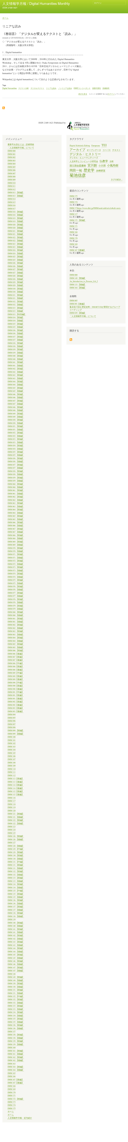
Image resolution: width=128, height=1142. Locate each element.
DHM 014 (11, 199)
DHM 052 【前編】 (16, 432)
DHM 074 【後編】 (16, 577)
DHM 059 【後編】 (16, 480)
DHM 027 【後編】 (16, 272)
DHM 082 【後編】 (16, 628)
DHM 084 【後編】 (16, 641)
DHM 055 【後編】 (16, 455)
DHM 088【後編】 (16, 669)
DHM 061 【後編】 (16, 493)
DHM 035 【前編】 (16, 324)
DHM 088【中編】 (16, 663)
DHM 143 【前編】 (16, 941)
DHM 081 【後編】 (16, 621)
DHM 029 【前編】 (16, 282)
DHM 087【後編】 (16, 660)
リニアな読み (51, 88)
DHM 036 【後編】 (16, 333)
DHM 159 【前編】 (16, 1041)
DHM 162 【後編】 (16, 1060)
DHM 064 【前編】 (16, 509)
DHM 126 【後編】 (16, 839)
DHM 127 (11, 842)
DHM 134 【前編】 (16, 884)
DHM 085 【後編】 (16, 647)
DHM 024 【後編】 (16, 253)
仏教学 (104, 161)
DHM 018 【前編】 (16, 211)
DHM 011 (11, 186)
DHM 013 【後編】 (16, 195)
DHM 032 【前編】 (16, 301)
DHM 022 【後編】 (16, 240)
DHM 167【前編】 (16, 1079)
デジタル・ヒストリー (85, 154)
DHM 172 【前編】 (16, 1099)
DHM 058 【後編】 (16, 474)
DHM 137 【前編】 (16, 906)
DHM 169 (11, 1089)
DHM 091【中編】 (16, 692)
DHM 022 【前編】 (16, 237)
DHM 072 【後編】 (16, 564)
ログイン (98, 2)
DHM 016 (11, 205)
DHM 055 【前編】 (16, 452)
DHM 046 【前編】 (16, 394)
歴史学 (89, 170)
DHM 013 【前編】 (16, 192)
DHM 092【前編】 (16, 701)
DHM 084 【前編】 (16, 637)
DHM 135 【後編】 (16, 897)
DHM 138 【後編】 (16, 916)
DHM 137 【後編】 (16, 910)
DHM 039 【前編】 (16, 349)
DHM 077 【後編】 (16, 596)
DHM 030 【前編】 (16, 288)
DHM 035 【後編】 (16, 327)
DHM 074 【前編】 (16, 573)
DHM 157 (11, 1031)
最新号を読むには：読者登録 (21, 144)
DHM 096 (11, 721)
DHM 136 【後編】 (16, 903)
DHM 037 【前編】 (16, 336)
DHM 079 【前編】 (16, 605)
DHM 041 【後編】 (16, 365)
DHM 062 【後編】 (16, 500)
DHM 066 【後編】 (16, 525)
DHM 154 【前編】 (16, 1012)
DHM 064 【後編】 (16, 513)
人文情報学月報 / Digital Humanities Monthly (36, 3)
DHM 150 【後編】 (16, 986)
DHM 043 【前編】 (16, 375)
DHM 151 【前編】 (16, 990)
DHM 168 (11, 1086)
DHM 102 (11, 743)
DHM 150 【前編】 (16, 983)
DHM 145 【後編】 (16, 958)
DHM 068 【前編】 (16, 535)
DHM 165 (11, 1073)
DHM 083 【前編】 (16, 631)
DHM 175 (11, 1108)
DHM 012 (11, 189)
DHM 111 (11, 772)
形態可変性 (96, 88)
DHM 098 (11, 727)
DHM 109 (11, 765)
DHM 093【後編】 (16, 711)
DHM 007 (11, 173)
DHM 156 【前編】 (16, 1025)
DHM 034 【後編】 (16, 320)
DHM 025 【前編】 (16, 256)
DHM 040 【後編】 (16, 359)
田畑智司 (106, 88)
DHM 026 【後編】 (16, 266)
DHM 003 (11, 160)
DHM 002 (11, 157)
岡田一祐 (76, 170)
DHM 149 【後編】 (16, 980)
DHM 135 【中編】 (16, 890)
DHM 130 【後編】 (16, 858)
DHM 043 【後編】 (16, 378)
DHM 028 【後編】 (16, 279)
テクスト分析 (23, 88)
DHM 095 (11, 717)
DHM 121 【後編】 (16, 817)
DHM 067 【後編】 (16, 532)
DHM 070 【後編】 (16, 551)
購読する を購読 (71, 339)
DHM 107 (11, 759)
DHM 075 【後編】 (16, 583)
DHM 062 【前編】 (16, 496)
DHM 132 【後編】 (16, 874)
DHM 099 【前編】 (16, 730)
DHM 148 (11, 974)
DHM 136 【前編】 (16, 900)
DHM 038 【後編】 (16, 346)
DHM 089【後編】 (16, 679)
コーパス (107, 150)
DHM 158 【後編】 (16, 1038)
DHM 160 (11, 1047)
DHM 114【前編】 (16, 785)
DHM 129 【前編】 (16, 852)
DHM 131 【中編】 (16, 861)
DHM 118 (11, 804)
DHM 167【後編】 (16, 1082)
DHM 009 (11, 179)
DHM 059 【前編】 (16, 477)
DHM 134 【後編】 (16, 887)
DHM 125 (11, 833)
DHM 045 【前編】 (16, 388)
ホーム (5, 17)
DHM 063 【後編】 (16, 506)
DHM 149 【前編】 (16, 977)
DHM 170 (11, 1092)
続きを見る (83, 94)
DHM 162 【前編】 (16, 1057)
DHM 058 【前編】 (16, 471)
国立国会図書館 (78, 165)
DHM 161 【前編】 (16, 1050)
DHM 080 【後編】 (16, 615)
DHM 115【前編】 (16, 791)
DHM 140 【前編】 (16, 922)
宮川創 (92, 165)
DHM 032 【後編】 (16, 304)
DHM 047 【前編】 (16, 400)
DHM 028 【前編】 (16, 275)
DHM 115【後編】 (16, 794)
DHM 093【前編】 (16, 708)
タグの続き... (116, 179)
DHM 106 (11, 756)
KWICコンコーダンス (82, 88)
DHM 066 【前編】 (16, 522)
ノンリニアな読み (65, 88)
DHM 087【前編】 (16, 657)
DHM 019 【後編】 (16, 221)
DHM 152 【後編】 (16, 1002)
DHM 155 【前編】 (16, 1018)
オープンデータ (94, 150)
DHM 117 (11, 801)
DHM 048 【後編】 (16, 410)
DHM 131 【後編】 (16, 868)
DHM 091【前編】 (16, 695)
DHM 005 (11, 167)
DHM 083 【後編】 (16, 634)
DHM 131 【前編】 (16, 865)
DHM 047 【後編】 (16, 404)
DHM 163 (11, 1063)
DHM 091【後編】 (16, 698)
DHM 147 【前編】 (16, 967)
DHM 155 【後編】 (16, 1022)
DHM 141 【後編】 (16, 932)
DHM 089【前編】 (16, 676)
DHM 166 (11, 1076)
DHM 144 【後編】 (16, 951)
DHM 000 (11, 151)
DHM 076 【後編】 (16, 589)
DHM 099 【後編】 (16, 733)
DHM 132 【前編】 (16, 871)
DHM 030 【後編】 (16, 291)
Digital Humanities (9, 88)
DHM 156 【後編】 (16, 1028)
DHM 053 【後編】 (16, 442)
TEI (104, 145)
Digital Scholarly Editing (80, 145)
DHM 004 (11, 163)
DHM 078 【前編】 (16, 599)
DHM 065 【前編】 (16, 516)
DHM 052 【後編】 (16, 436)
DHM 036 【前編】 (16, 330)
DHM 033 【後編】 (16, 311)
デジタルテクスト (37, 88)
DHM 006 (11, 170)
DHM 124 (11, 829)
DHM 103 (11, 746)
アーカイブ (77, 149)
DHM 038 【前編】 (16, 343)
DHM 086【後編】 (16, 653)
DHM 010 (11, 183)
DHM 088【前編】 (16, 666)
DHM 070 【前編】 (16, 548)
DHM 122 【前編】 (16, 820)
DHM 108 (11, 762)
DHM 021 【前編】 (16, 231)
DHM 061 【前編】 (16, 490)
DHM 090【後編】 (16, 689)
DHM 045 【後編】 (16, 391)
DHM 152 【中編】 (16, 996)
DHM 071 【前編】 (16, 554)
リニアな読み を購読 (3, 108)
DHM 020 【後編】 (16, 227)
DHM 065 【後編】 (16, 519)
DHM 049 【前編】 (16, 413)
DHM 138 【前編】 (16, 913)
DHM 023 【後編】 (16, 247)
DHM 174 (11, 1105)
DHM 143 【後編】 (16, 945)
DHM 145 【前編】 (16, 954)
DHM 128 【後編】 (16, 846)
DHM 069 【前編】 (16, 541)
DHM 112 (11, 775)
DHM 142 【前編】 (16, 935)
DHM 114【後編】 (16, 788)
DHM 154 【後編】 (16, 1015)
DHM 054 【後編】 (16, 448)
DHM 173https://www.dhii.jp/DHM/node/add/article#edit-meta (95, 208)
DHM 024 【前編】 (16, 250)
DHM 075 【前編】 (16, 580)
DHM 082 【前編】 (16, 624)
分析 (112, 161)
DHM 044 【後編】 (16, 384)
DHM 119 (11, 807)
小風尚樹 (112, 165)
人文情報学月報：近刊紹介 (20, 1118)
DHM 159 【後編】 (16, 1044)
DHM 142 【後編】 (16, 938)
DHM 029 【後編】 (16, 285)
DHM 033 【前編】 (16, 308)
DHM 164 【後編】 (16, 1070)
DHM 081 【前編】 (16, 618)
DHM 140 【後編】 (16, 926)
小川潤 (102, 165)
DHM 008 (11, 176)
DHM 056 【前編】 (16, 458)
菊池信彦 (78, 175)
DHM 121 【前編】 (16, 813)
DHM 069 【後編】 (16, 544)
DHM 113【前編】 (16, 778)
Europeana (95, 145)
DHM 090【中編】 (16, 682)
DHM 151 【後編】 (16, 993)
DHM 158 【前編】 (16, 1034)
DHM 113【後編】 (16, 781)
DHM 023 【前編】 (16, 244)
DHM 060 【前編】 (16, 484)
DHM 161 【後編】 (16, 1054)
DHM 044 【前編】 (16, 381)
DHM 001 (11, 154)
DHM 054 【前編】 (16, 445)
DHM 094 (11, 714)
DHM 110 (11, 769)
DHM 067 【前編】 (16, 528)
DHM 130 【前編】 (16, 855)
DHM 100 (11, 737)
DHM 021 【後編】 (16, 234)
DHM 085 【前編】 (16, 644)
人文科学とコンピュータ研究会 (84, 161)
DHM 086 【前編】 (16, 650)
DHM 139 (11, 919)
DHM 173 (11, 1102)
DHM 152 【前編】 (16, 999)
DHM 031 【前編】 (16, 295)
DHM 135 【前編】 (16, 894)
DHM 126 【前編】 (16, 836)
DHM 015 (11, 202)
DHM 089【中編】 (16, 673)
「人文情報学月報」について (21, 147)
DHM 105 (11, 753)
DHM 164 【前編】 (16, 1066)
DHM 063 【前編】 (16, 503)
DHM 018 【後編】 (16, 215)
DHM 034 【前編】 (16, 317)
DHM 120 (11, 810)
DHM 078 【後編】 (16, 602)
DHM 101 (11, 740)
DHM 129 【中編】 (16, 849)
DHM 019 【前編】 (16, 218)
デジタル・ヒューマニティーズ (84, 157)
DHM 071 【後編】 (16, 557)
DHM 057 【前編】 (16, 464)
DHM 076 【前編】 (16, 586)
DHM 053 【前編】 (16, 439)
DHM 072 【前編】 (16, 560)
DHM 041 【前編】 (16, 362)
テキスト (116, 150)
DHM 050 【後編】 (16, 423)
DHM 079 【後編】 (16, 608)
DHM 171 (11, 1095)
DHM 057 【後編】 (16, 468)
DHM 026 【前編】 (16, 263)
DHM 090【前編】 (16, 685)
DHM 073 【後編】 (16, 570)
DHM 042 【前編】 (16, 368)
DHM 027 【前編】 (16, 269)
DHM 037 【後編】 (16, 339)
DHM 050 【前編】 (16, 420)
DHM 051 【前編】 (16, 426)
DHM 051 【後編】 (16, 429)
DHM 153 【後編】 (16, 1009)
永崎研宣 (100, 170)
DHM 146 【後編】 (16, 964)
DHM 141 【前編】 (16, 929)
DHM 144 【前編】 (16, 948)
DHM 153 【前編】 (16, 1006)
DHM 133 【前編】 (16, 877)
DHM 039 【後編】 (16, 352)
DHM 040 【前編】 (16, 355)
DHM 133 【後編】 (16, 881)
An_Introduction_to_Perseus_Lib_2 (84, 281)
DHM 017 (11, 208)
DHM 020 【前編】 (16, 224)
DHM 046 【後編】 (16, 397)
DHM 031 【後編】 (16, 298)
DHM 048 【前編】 (16, 407)
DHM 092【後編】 (16, 705)
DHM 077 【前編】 (16, 593)
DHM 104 (11, 749)
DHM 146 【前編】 (16, 961)
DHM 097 (11, 724)
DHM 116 (11, 797)
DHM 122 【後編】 (16, 823)
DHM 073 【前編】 (16, 567)
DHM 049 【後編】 (16, 416)
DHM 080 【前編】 (16, 612)
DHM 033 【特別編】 (17, 314)
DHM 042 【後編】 (16, 372)
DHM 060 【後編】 (16, 487)
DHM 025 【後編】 (16, 259)
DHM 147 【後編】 (16, 970)
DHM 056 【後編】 (16, 461)
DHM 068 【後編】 (16, 538)
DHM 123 (11, 826)
